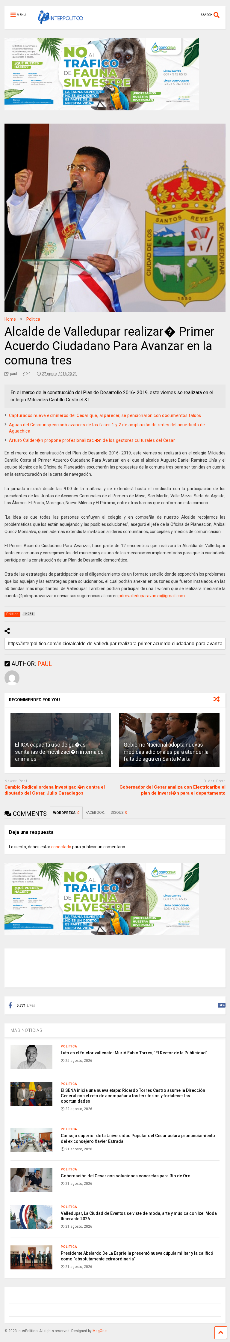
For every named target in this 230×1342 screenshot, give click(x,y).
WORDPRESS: (66, 813)
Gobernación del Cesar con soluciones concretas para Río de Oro (125, 1175)
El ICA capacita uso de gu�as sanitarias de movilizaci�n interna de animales (59, 751)
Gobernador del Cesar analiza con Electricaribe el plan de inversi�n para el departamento (172, 790)
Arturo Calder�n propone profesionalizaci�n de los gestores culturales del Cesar (92, 440)
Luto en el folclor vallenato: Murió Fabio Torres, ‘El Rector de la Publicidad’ (134, 1052)
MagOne (100, 1331)
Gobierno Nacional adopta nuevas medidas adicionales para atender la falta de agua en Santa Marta (166, 751)
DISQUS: (119, 812)
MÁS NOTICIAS (26, 1030)
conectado (61, 846)
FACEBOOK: (95, 812)
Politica (69, 1046)
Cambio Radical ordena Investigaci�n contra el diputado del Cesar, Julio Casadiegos (54, 790)
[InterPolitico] (57, 24)
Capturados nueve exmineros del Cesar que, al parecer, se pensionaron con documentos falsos (105, 415)
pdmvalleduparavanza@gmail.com (152, 595)
